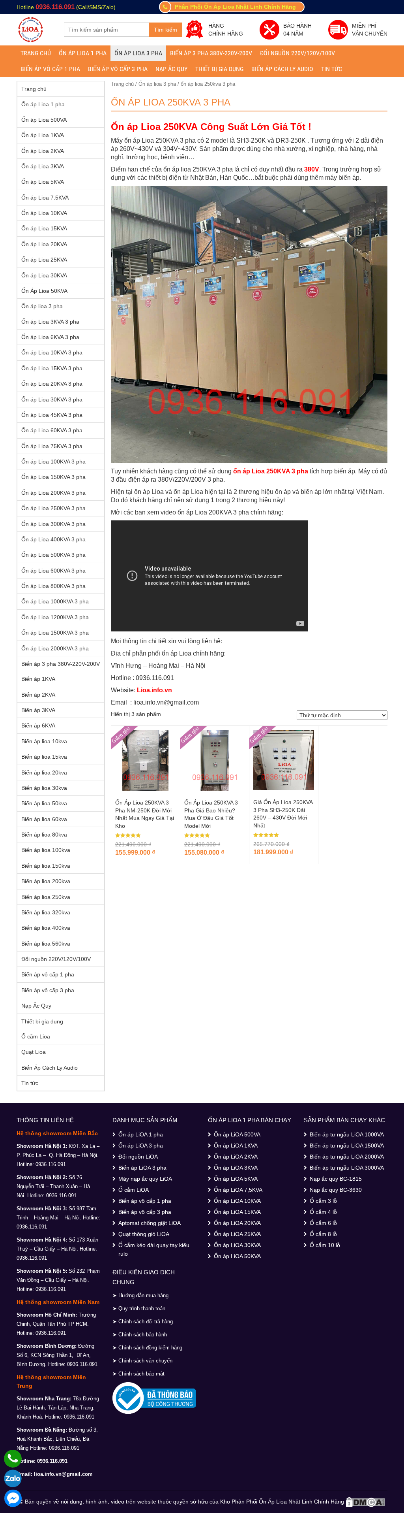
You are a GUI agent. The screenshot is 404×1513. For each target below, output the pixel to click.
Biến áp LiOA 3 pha (142, 1167)
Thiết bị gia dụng (219, 69)
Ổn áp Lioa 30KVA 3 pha (51, 399)
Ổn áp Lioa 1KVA (42, 135)
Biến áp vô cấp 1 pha (50, 69)
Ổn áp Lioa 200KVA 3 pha (53, 493)
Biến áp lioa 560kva (45, 943)
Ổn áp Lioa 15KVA (44, 228)
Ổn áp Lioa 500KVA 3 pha (53, 555)
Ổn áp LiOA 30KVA (237, 1245)
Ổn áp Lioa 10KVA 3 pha (51, 352)
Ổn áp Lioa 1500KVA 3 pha (55, 632)
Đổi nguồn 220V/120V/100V (297, 53)
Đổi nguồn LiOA (138, 1156)
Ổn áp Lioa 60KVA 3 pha (51, 430)
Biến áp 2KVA (38, 694)
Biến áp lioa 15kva (44, 757)
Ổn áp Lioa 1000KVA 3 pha (55, 601)
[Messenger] (13, 1498)
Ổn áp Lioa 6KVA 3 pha (50, 337)
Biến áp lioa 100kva (45, 850)
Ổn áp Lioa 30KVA (44, 275)
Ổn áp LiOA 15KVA (237, 1212)
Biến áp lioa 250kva (45, 897)
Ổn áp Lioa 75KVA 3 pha (51, 446)
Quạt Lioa (33, 1052)
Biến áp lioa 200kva (45, 881)
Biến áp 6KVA (38, 725)
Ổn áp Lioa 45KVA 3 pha (51, 415)
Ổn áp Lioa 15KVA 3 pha (51, 368)
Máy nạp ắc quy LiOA (145, 1179)
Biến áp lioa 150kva (45, 866)
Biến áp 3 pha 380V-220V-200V (211, 53)
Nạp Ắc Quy (171, 69)
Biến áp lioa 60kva (44, 819)
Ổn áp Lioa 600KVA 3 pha (53, 570)
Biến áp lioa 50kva (44, 803)
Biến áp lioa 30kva (44, 788)
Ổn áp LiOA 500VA (237, 1134)
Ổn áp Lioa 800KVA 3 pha (53, 586)
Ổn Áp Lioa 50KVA (44, 291)
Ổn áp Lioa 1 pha (83, 53)
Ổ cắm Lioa (35, 1036)
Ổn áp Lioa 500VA (44, 120)
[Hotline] (13, 1459)
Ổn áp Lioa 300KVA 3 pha (53, 524)
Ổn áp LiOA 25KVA (237, 1234)
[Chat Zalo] (13, 1478)
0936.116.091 (55, 7)
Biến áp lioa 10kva (44, 741)
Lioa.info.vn (154, 690)
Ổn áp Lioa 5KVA (42, 182)
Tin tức (331, 69)
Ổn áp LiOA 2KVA (236, 1156)
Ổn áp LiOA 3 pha (140, 1145)
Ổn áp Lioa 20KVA (44, 244)
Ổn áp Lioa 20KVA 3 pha (51, 384)
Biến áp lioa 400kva (45, 928)
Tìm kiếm (165, 29)
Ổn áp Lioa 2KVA (42, 151)
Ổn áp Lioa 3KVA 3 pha (50, 321)
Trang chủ (36, 53)
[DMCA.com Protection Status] (365, 1501)
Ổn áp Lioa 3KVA (42, 166)
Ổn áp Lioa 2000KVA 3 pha (55, 648)
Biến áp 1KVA (38, 679)
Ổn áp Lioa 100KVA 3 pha (53, 461)
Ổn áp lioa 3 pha (138, 53)
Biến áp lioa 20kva (44, 772)
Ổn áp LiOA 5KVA (236, 1179)
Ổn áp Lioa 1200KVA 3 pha (55, 617)
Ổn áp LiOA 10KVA (237, 1201)
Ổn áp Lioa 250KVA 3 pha (53, 508)
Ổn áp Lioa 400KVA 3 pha (53, 539)
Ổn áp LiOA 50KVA (237, 1256)
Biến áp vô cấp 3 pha (118, 69)
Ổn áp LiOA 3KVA (236, 1167)
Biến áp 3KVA (38, 710)
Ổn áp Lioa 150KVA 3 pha (53, 477)
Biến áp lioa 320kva (45, 912)
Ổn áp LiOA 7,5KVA (238, 1190)
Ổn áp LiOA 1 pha (140, 1134)
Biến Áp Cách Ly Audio (282, 69)
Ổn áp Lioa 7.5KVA (45, 197)
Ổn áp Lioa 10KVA (44, 213)
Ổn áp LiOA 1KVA (236, 1145)
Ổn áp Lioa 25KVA (44, 259)
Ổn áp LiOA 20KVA (237, 1223)
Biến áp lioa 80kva (44, 834)
